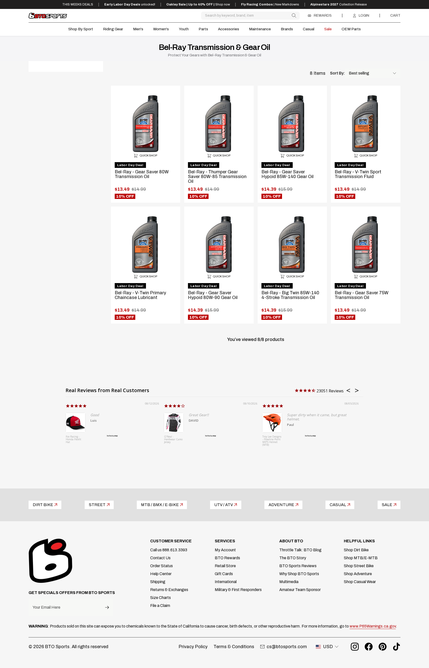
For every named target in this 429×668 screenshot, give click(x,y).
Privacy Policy (193, 646)
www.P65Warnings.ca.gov (373, 626)
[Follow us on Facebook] (369, 647)
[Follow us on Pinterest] (383, 647)
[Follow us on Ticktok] (396, 647)
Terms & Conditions (234, 646)
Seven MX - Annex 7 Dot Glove (73, 439)
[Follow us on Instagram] (355, 647)
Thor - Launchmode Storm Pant (269, 439)
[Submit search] (294, 15)
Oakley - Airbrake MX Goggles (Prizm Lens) (172, 440)
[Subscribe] (107, 607)
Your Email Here (46, 607)
